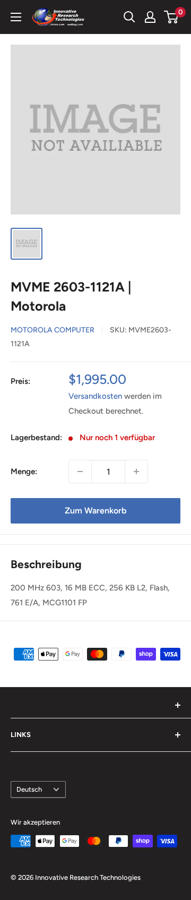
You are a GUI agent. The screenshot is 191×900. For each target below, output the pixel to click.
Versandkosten (95, 396)
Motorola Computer (52, 330)
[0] (171, 17)
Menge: (24, 471)
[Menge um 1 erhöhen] (136, 471)
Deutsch (29, 789)
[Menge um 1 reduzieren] (80, 471)
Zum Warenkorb (95, 510)
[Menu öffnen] (16, 17)
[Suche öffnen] (129, 17)
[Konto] (150, 17)
